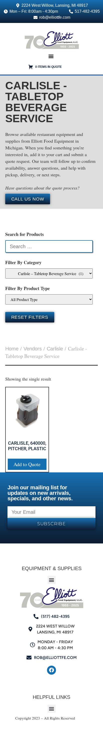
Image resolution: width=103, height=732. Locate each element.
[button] (51, 56)
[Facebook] (51, 670)
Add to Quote (27, 464)
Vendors (33, 348)
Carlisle (55, 348)
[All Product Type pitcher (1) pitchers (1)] (49, 299)
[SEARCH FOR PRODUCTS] (49, 246)
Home (11, 348)
